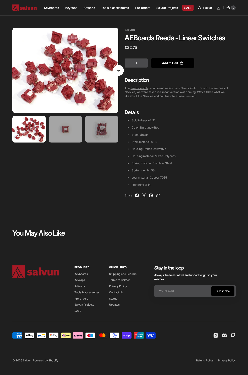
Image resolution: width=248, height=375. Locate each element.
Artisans (79, 286)
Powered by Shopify (45, 360)
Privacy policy (227, 360)
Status (113, 298)
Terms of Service (119, 280)
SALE (77, 310)
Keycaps (79, 280)
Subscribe (223, 291)
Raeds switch (139, 88)
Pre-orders (81, 298)
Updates (114, 304)
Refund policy (204, 360)
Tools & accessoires (86, 292)
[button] (205, 7)
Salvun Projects (84, 304)
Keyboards (81, 274)
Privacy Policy (118, 286)
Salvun (27, 360)
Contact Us (116, 292)
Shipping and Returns (122, 274)
